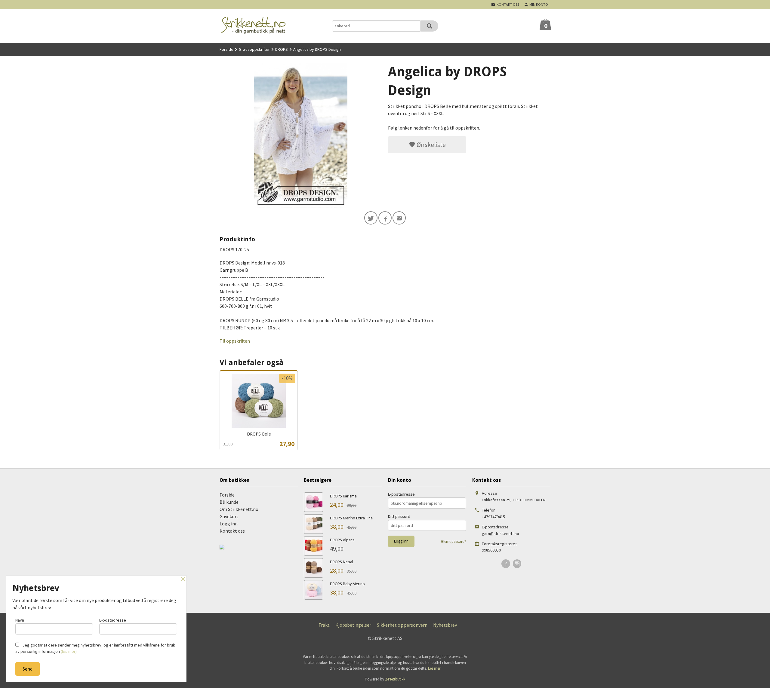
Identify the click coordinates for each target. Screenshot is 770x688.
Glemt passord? (453, 541)
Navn (19, 620)
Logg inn (229, 524)
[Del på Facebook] (385, 218)
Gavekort (229, 516)
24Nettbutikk (395, 679)
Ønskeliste (430, 144)
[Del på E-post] (399, 218)
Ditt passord (399, 516)
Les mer (434, 668)
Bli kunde (229, 502)
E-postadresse (401, 494)
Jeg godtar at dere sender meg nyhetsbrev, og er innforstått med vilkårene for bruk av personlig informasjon (95, 648)
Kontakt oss (232, 531)
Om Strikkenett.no (239, 509)
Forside (226, 49)
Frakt (324, 625)
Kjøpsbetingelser (353, 625)
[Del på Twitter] (370, 218)
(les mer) (69, 651)
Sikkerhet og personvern (402, 625)
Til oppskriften (235, 341)
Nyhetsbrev (445, 625)
